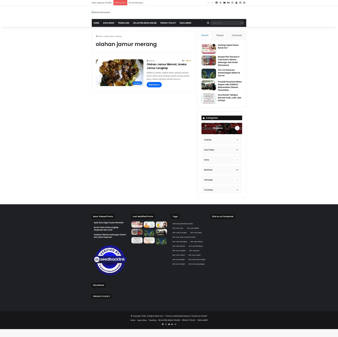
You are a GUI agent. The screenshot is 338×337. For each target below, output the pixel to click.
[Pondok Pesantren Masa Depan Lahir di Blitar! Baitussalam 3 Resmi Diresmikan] (208, 85)
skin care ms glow (179, 250)
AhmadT (204, 316)
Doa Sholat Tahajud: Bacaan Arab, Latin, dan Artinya (229, 98)
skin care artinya (197, 242)
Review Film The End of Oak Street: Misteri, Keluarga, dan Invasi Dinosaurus (228, 60)
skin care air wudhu (179, 233)
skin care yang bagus (197, 264)
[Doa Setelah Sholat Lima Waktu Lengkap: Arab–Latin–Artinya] (149, 240)
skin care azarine (178, 246)
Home (96, 23)
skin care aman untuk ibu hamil (183, 237)
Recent (205, 35)
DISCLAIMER (185, 23)
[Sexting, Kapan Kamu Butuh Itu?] (208, 49)
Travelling (123, 23)
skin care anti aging (179, 242)
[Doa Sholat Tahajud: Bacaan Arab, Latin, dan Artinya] (208, 98)
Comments (237, 35)
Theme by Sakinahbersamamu (177, 316)
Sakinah (152, 61)
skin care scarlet (194, 255)
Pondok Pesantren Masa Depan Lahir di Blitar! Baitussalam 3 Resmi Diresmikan (230, 85)
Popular (220, 35)
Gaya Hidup (108, 23)
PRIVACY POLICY (168, 23)
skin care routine (178, 255)
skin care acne (177, 228)
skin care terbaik (178, 259)
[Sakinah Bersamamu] (101, 12)
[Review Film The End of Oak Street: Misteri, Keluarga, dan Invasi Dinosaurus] (208, 60)
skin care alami (196, 233)
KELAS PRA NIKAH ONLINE (145, 23)
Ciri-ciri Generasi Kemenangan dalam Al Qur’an (147, 3)
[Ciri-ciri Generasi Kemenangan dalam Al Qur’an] (208, 74)
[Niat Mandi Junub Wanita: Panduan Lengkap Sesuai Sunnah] (161, 240)
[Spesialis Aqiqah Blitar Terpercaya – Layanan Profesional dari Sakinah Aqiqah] (149, 224)
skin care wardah (178, 264)
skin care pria (194, 250)
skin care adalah (193, 228)
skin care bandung (195, 246)
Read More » (154, 85)
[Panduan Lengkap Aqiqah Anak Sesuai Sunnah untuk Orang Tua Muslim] (161, 224)
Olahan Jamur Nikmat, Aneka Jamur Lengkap (167, 66)
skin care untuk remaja (196, 259)
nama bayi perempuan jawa (182, 224)
